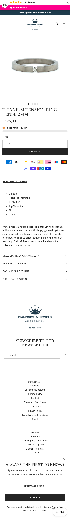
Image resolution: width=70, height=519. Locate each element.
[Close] (64, 458)
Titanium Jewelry (21, 245)
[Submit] (66, 355)
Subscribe (35, 497)
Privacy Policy (58, 507)
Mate (5, 136)
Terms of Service (34, 510)
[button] (28, 104)
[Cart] (64, 23)
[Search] (56, 23)
